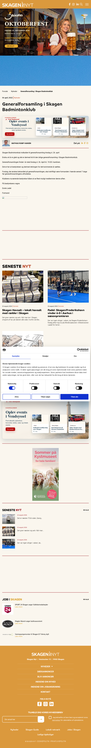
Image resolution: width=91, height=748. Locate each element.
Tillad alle (74, 397)
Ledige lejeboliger (45, 734)
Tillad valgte (45, 397)
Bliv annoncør (45, 676)
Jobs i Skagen (74, 729)
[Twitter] (87, 143)
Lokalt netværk (53, 729)
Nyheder (14, 91)
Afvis (17, 397)
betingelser (56, 720)
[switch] (34, 388)
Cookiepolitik (43, 741)
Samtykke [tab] (16, 356)
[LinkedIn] (82, 143)
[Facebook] (84, 143)
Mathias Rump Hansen (21, 143)
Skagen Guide (32, 729)
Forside (5, 91)
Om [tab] (75, 356)
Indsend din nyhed (46, 681)
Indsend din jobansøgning (45, 686)
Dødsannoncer (45, 671)
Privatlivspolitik (58, 741)
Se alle (86, 510)
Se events (10, 134)
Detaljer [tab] (46, 356)
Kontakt (45, 691)
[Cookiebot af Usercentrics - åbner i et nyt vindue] (78, 350)
